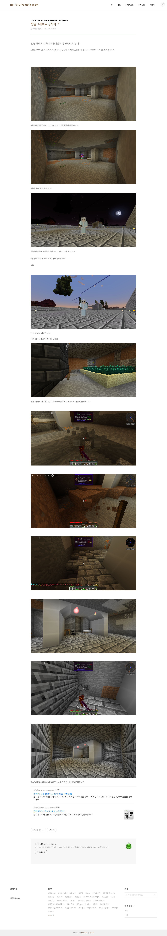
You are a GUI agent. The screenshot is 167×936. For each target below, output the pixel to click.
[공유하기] (40, 830)
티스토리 (71, 904)
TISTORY (84, 933)
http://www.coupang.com (44, 790)
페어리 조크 (105, 904)
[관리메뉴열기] (163, 4)
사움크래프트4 (71, 908)
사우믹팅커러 (104, 908)
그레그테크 (63, 893)
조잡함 (105, 897)
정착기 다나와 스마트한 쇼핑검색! (49, 811)
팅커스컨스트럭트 (55, 908)
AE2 (81, 893)
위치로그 (141, 5)
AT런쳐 (115, 908)
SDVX (73, 900)
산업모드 (69, 897)
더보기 (50, 915)
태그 (119, 5)
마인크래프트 (99, 900)
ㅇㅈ (88, 893)
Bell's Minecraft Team (24, 5)
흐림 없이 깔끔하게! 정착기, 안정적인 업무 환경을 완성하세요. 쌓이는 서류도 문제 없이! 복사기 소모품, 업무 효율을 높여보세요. (82, 798)
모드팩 (60, 897)
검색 (154, 895)
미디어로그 (130, 5)
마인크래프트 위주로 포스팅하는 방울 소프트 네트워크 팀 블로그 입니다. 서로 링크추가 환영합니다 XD (71, 847)
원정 (95, 904)
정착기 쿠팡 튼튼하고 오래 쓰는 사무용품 (52, 793)
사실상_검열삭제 (85, 900)
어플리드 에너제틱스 (56, 904)
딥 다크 (73, 893)
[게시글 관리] (43, 830)
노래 (113, 897)
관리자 (92, 933)
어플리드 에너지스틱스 (88, 908)
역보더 (51, 911)
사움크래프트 (62, 900)
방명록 (152, 5)
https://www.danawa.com (44, 808)
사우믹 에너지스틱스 (92, 897)
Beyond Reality (84, 904)
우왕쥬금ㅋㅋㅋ (109, 893)
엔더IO (51, 900)
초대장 (51, 897)
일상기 (78, 897)
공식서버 (52, 893)
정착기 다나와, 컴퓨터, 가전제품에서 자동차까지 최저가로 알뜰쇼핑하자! (63, 814)
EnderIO (97, 893)
